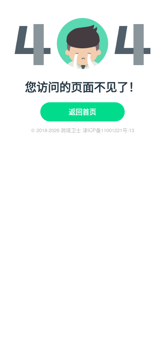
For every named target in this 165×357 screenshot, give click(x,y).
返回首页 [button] (82, 112)
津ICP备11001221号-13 (108, 130)
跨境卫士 (71, 130)
